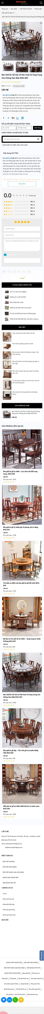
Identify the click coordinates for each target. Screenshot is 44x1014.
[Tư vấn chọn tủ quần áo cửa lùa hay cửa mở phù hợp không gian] (7, 384)
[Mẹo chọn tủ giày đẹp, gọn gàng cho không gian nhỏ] (7, 374)
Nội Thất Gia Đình (20, 994)
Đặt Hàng (37, 128)
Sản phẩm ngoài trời (36, 978)
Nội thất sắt (9, 994)
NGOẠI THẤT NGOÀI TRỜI (14, 962)
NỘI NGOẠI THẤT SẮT (33, 968)
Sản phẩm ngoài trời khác (11, 983)
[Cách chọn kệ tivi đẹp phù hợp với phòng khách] (7, 395)
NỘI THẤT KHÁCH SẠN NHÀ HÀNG (14, 968)
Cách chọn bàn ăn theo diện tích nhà (23, 333)
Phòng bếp (13, 978)
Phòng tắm (5, 978)
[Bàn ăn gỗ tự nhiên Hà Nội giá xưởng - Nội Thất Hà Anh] (7, 355)
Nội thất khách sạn (23, 978)
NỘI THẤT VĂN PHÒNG (31, 962)
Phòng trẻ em (36, 973)
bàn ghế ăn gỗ (7, 95)
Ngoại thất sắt (26, 973)
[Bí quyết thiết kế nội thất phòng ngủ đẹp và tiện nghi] (7, 364)
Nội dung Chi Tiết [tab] (10, 153)
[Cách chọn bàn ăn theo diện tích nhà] (7, 337)
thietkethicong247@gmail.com (13, 847)
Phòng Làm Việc (35, 983)
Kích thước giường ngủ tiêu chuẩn (23, 343)
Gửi (22, 260)
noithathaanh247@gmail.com (13, 843)
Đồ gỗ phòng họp (9, 989)
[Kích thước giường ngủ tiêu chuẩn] (7, 346)
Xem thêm (22, 184)
